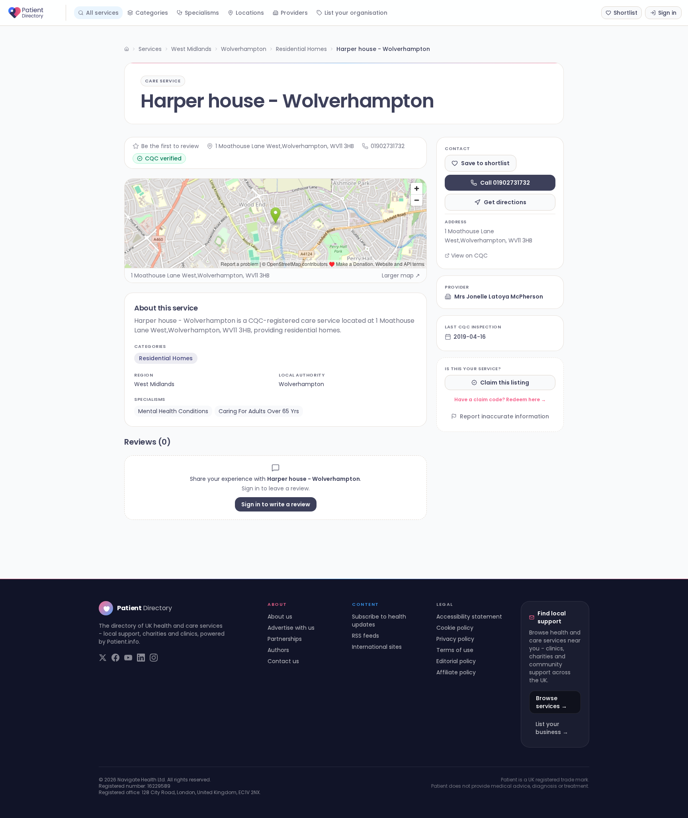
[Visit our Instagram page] (154, 658)
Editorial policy (456, 661)
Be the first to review (170, 146)
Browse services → (551, 702)
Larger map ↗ (401, 275)
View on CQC (469, 256)
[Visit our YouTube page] (128, 658)
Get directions (505, 202)
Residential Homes (301, 49)
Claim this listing (504, 383)
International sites (377, 647)
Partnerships (285, 639)
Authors (278, 650)
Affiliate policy (456, 672)
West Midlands (191, 49)
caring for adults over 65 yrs (259, 411)
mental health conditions (173, 411)
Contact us (283, 661)
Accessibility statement (469, 617)
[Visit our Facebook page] (115, 658)
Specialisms (202, 13)
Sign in (667, 13)
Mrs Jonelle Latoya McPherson (498, 297)
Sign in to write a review (275, 504)
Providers (294, 13)
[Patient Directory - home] (36, 13)
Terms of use (454, 650)
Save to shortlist (485, 163)
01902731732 (388, 146)
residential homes (166, 358)
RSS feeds (365, 636)
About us (280, 617)
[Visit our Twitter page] (103, 658)
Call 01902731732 (505, 183)
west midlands (154, 384)
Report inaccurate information (504, 416)
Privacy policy (455, 639)
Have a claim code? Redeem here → (500, 399)
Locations (250, 13)
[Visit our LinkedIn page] (141, 658)
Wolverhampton (243, 49)
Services (150, 49)
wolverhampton (301, 384)
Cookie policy (454, 628)
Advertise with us (291, 628)
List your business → (552, 728)
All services (102, 13)
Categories (151, 13)
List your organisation (355, 13)
